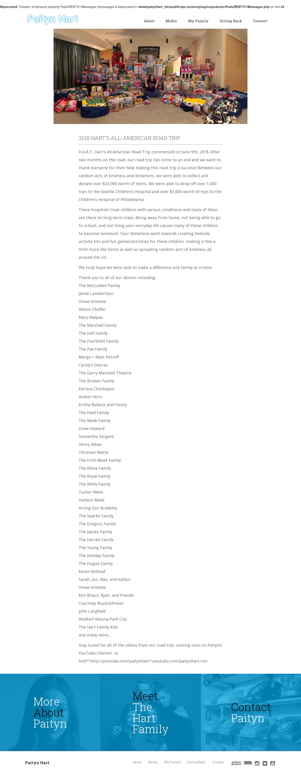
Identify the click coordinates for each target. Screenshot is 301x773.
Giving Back (231, 21)
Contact (260, 21)
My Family (198, 21)
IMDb (248, 762)
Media (171, 21)
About (149, 21)
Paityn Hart (37, 762)
